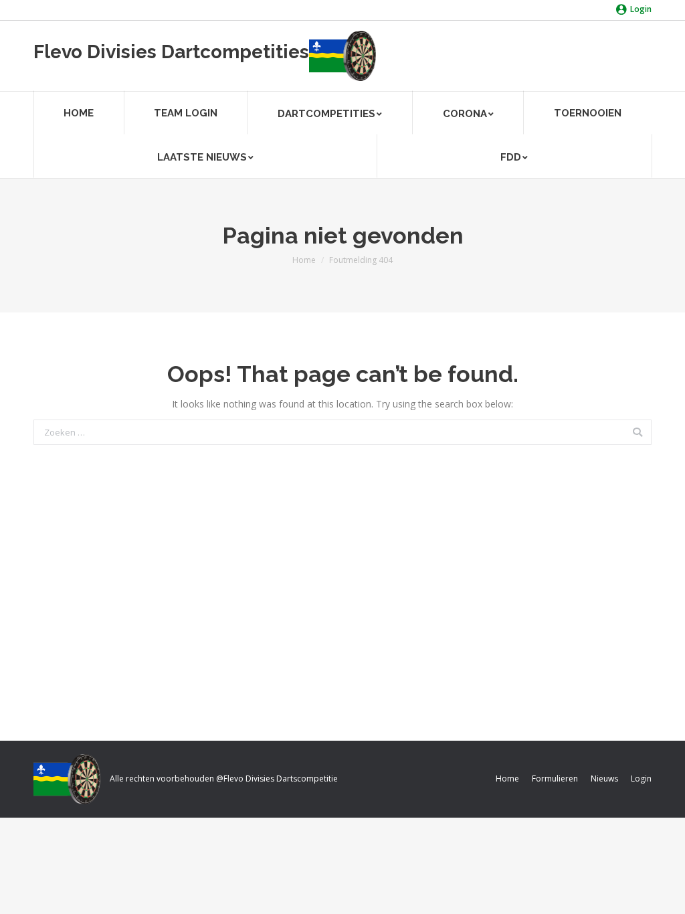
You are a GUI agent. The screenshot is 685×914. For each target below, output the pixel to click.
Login (641, 9)
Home (304, 260)
